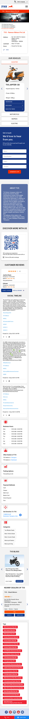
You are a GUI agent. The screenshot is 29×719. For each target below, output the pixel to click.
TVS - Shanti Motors (10, 592)
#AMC (4, 374)
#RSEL (5, 318)
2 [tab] (14, 20)
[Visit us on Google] (10, 712)
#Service (5, 397)
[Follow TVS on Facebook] (6, 712)
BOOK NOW (9, 105)
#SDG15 (5, 330)
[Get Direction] (20, 515)
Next (27, 88)
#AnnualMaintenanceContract (11, 371)
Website (9, 615)
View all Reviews (17, 290)
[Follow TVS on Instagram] (14, 712)
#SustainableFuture (8, 321)
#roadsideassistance (8, 402)
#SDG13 (5, 327)
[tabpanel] (14, 17)
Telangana (13, 457)
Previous (1, 88)
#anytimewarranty (8, 405)
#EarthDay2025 (7, 312)
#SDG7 (5, 324)
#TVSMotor (6, 315)
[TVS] (7, 6)
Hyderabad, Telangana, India (10, 516)
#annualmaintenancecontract (10, 408)
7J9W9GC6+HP (7, 514)
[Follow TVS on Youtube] (18, 712)
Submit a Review (6, 290)
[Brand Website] (22, 712)
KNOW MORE (9, 101)
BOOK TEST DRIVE (10, 109)
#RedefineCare (7, 362)
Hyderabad (14, 460)
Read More (19, 581)
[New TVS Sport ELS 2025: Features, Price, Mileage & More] (14, 561)
